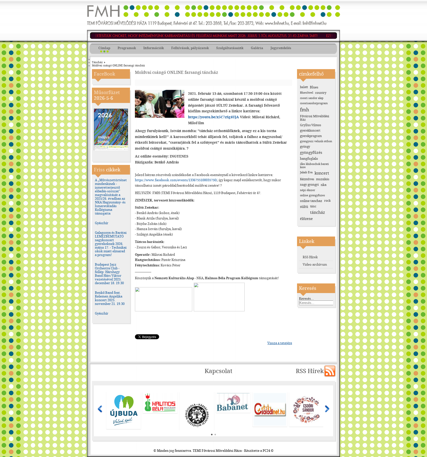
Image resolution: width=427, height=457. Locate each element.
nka (323, 185)
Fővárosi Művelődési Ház (314, 118)
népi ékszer (307, 190)
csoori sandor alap (311, 98)
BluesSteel (306, 92)
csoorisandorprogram (314, 103)
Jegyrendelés (281, 48)
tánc (313, 206)
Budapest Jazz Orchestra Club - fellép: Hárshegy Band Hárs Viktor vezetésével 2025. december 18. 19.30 (109, 274)
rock (327, 200)
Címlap (104, 48)
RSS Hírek (310, 257)
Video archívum (315, 264)
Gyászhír (101, 223)
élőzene (306, 219)
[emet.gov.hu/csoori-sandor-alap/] (233, 409)
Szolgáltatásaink (229, 48)
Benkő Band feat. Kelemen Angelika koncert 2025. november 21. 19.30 (110, 298)
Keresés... (306, 298)
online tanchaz (311, 201)
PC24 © (268, 451)
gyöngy (305, 146)
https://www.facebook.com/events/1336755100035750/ (176, 180)
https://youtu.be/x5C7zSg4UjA (213, 117)
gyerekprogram (311, 136)
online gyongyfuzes (312, 195)
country (320, 93)
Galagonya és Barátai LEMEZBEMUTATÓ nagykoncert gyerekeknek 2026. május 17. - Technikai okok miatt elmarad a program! (111, 244)
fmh (304, 110)
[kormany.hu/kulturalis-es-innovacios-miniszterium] (306, 394)
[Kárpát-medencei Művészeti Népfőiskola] (124, 416)
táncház (317, 212)
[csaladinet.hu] (197, 409)
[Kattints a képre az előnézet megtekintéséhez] (161, 117)
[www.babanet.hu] (160, 402)
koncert (322, 173)
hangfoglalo (309, 158)
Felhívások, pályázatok (190, 48)
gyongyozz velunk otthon (316, 141)
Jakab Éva (306, 172)
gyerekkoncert (310, 130)
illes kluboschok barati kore (314, 165)
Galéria (257, 48)
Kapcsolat (218, 371)
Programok (127, 48)
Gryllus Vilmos (310, 125)
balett (304, 87)
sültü (304, 207)
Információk (153, 48)
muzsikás (322, 179)
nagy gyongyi (309, 184)
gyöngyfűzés (311, 152)
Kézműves (307, 179)
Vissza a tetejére (279, 343)
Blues (314, 87)
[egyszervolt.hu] (270, 409)
